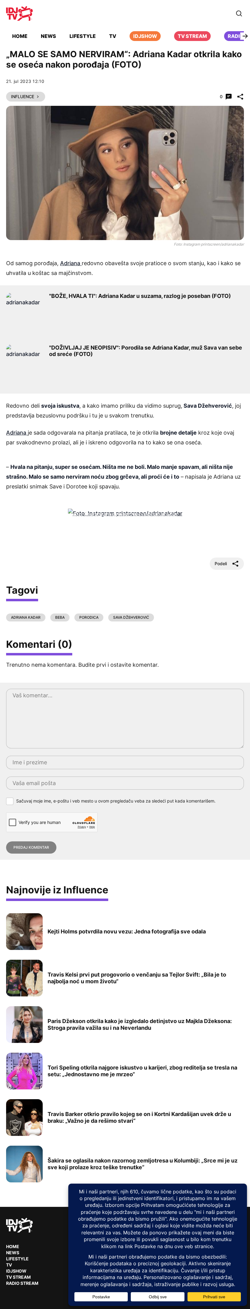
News (48, 36)
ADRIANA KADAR (26, 617)
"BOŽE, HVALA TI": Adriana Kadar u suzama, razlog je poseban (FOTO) (140, 296)
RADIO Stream (22, 1283)
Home (19, 36)
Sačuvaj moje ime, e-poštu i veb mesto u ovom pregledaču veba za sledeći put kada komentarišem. (116, 800)
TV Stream (192, 36)
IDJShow (16, 1271)
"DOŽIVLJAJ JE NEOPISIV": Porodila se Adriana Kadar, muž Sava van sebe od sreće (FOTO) (145, 351)
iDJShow (145, 36)
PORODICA (88, 617)
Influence (22, 96)
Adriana (71, 263)
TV (112, 36)
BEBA (60, 617)
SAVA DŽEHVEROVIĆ (131, 617)
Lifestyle (83, 36)
